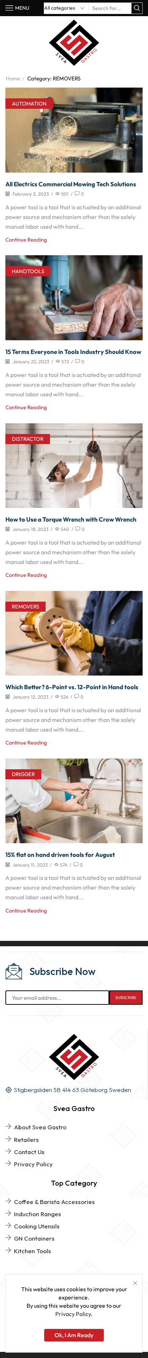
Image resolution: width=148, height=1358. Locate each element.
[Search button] (136, 8)
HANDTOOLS (28, 271)
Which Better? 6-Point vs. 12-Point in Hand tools (71, 687)
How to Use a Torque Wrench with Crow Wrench (71, 519)
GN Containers (34, 1238)
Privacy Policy (33, 1164)
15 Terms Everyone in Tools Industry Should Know (73, 351)
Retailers (26, 1139)
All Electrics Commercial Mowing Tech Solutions (70, 184)
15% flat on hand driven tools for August (60, 854)
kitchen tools (32, 1251)
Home (13, 78)
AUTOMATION (29, 103)
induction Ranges (37, 1214)
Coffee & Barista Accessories (54, 1201)
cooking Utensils (37, 1226)
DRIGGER (23, 774)
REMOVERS (25, 606)
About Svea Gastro (40, 1127)
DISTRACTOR (27, 438)
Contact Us (29, 1152)
